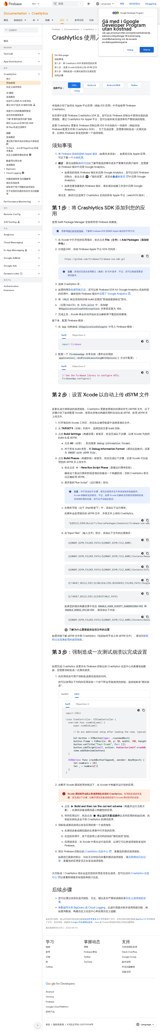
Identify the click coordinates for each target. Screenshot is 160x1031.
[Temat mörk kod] (142, 256)
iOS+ (74, 85)
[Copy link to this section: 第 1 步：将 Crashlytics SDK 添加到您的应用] (60, 214)
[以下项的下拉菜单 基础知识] (26, 20)
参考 (48, 951)
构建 (47, 20)
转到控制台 (134, 3)
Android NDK (113, 85)
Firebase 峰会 (90, 951)
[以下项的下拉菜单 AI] (38, 20)
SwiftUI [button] (65, 694)
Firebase (56, 29)
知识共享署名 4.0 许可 (94, 919)
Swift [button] (63, 335)
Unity (77, 90)
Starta (146, 49)
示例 (91, 20)
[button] (18, 54)
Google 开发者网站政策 (81, 922)
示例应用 (78, 157)
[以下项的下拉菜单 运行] (68, 20)
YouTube (88, 961)
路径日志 (83, 163)
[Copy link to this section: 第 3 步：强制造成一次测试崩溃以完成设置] (55, 658)
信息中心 (96, 851)
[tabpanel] (104, 344)
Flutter (134, 85)
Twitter (87, 956)
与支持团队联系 (129, 946)
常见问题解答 (128, 966)
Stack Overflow (129, 951)
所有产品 (50, 1011)
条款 (48, 1024)
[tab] (63, 335)
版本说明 (126, 961)
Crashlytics (40, 13)
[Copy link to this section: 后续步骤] (75, 890)
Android (91, 85)
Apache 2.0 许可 (143, 919)
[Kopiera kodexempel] (147, 256)
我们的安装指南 (75, 231)
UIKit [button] (76, 694)
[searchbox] (21, 30)
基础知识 (18, 20)
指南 (48, 946)
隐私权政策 (58, 1024)
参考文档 (79, 20)
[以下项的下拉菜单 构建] (53, 20)
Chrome (50, 996)
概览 (6, 20)
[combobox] (67, 4)
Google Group (129, 956)
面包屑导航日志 (77, 289)
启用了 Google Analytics (113, 293)
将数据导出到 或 (81, 907)
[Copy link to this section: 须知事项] (75, 146)
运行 (62, 20)
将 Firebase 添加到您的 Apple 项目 (77, 153)
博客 (122, 3)
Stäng (130, 49)
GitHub (49, 966)
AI (34, 20)
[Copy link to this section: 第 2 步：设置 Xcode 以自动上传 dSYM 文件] (55, 401)
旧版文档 (126, 971)
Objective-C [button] (79, 335)
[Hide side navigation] (38, 1025)
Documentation (15, 13)
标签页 (119, 176)
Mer (34, 3)
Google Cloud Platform (57, 1006)
